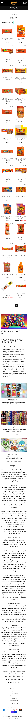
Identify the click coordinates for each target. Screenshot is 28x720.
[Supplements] (14, 390)
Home (10, 15)
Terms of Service (14, 693)
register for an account (9, 347)
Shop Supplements (14, 407)
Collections (15, 15)
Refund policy (14, 696)
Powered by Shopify (14, 718)
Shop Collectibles (14, 461)
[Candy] (14, 418)
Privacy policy (14, 700)
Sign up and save (14, 707)
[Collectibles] (14, 445)
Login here (16, 346)
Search (14, 691)
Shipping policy (14, 703)
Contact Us (14, 698)
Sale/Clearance (14, 688)
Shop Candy (14, 434)
